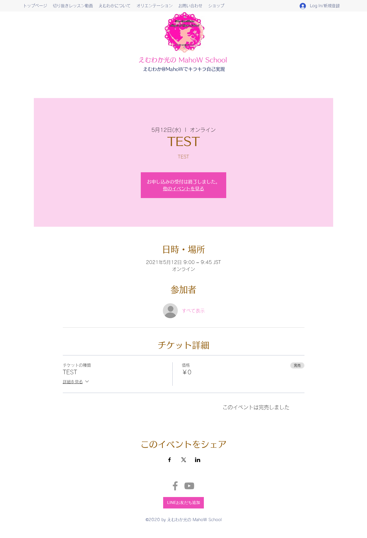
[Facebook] (175, 486)
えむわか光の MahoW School (182, 60)
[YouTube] (189, 486)
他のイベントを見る (183, 188)
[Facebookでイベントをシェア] (169, 459)
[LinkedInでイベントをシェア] (197, 459)
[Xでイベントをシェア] (183, 459)
